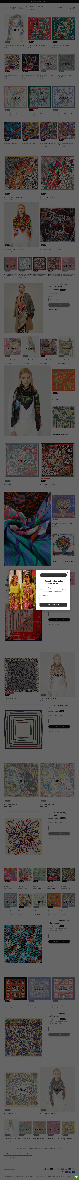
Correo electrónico (45, 595)
